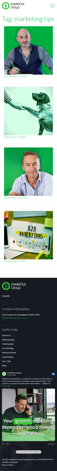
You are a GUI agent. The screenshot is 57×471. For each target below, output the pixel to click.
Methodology (8, 339)
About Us (6, 335)
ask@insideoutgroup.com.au (15, 318)
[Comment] (7, 444)
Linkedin (6, 296)
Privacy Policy (7, 465)
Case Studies (8, 357)
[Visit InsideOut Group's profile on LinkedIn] (4, 374)
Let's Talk (6, 361)
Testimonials (8, 344)
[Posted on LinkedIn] (53, 373)
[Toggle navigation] (52, 5)
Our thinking (7, 348)
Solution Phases (9, 352)
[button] (2, 408)
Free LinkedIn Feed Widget (29, 452)
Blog (4, 365)
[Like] (3, 444)
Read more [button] (6, 386)
